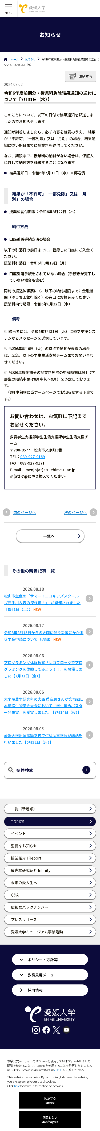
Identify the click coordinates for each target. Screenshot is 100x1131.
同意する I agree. (50, 1100)
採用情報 (35, 990)
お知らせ (30, 59)
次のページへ (75, 512)
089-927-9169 (32, 456)
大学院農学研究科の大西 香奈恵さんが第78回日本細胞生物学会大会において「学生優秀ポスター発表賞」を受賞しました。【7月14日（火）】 (44, 705)
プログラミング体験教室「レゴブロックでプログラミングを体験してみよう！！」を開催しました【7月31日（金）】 (43, 669)
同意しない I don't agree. (50, 1119)
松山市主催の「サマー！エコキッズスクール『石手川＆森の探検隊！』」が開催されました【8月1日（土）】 (42, 602)
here (17, 1086)
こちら (58, 1070)
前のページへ (24, 512)
